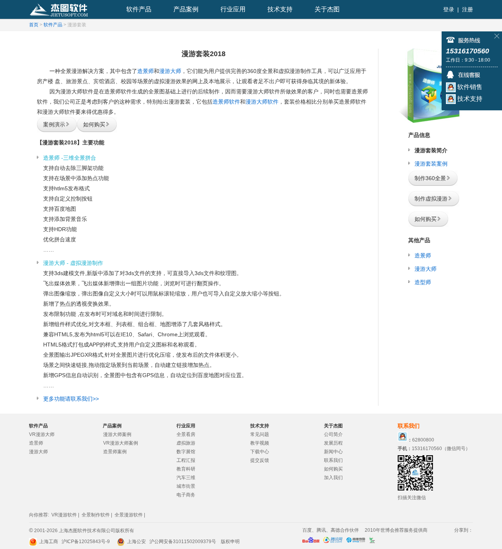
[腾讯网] (332, 541)
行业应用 (233, 9)
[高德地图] (356, 541)
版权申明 (230, 541)
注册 (467, 9)
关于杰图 (327, 9)
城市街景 (185, 486)
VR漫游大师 (42, 434)
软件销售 (469, 87)
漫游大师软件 (262, 101)
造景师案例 (115, 451)
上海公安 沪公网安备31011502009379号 (171, 541)
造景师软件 (226, 101)
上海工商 (47, 541)
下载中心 (259, 451)
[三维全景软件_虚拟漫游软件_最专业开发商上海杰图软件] (60, 9)
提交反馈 (259, 460)
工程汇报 (185, 460)
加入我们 (333, 477)
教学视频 (259, 443)
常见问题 (259, 434)
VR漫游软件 (64, 515)
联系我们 (333, 460)
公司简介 (333, 434)
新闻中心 (333, 451)
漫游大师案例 (117, 434)
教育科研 (185, 469)
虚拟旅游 (185, 443)
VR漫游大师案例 (120, 443)
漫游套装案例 (431, 164)
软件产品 (138, 9)
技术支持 (280, 9)
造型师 (423, 282)
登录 (448, 9)
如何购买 (333, 469)
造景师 (145, 71)
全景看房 (185, 434)
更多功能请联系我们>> (71, 399)
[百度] (311, 541)
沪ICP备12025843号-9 (86, 541)
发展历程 (333, 443)
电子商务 (185, 495)
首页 (33, 24)
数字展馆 (185, 451)
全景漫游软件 (129, 515)
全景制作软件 (96, 515)
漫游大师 (170, 71)
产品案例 (185, 9)
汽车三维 (185, 477)
